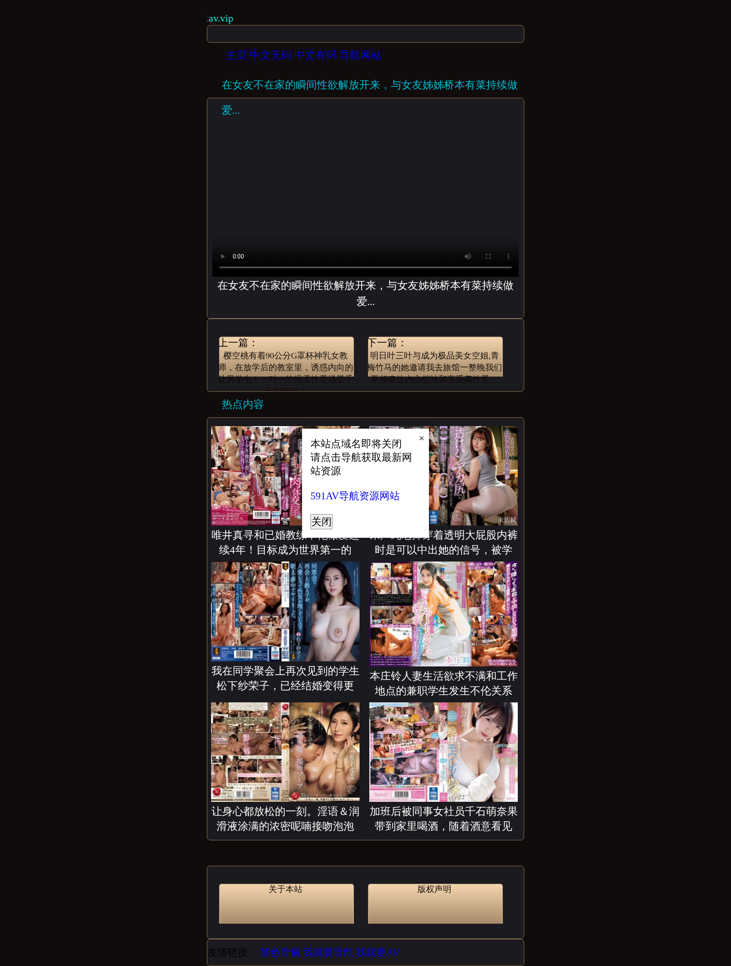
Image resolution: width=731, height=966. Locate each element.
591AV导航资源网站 (355, 495)
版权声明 (434, 889)
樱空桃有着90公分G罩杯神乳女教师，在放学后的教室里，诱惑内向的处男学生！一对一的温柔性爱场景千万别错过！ (285, 369)
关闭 (321, 521)
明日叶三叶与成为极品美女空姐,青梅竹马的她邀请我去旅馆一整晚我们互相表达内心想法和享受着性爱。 (434, 367)
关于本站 (285, 889)
